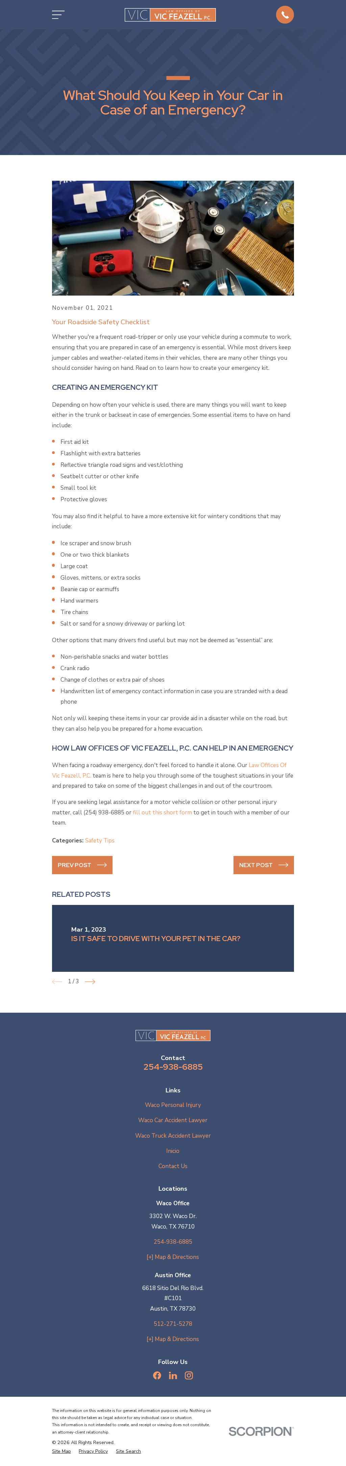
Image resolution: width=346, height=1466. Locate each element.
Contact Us (173, 1166)
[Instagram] (189, 1375)
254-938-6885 (173, 1066)
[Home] (170, 15)
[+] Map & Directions (173, 1257)
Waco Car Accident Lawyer (172, 1120)
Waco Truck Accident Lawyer (173, 1136)
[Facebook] (157, 1375)
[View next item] (90, 982)
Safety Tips (100, 840)
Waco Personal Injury (173, 1105)
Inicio (172, 1151)
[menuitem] (61, 1451)
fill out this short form (162, 812)
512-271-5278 (173, 1324)
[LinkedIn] (173, 1375)
